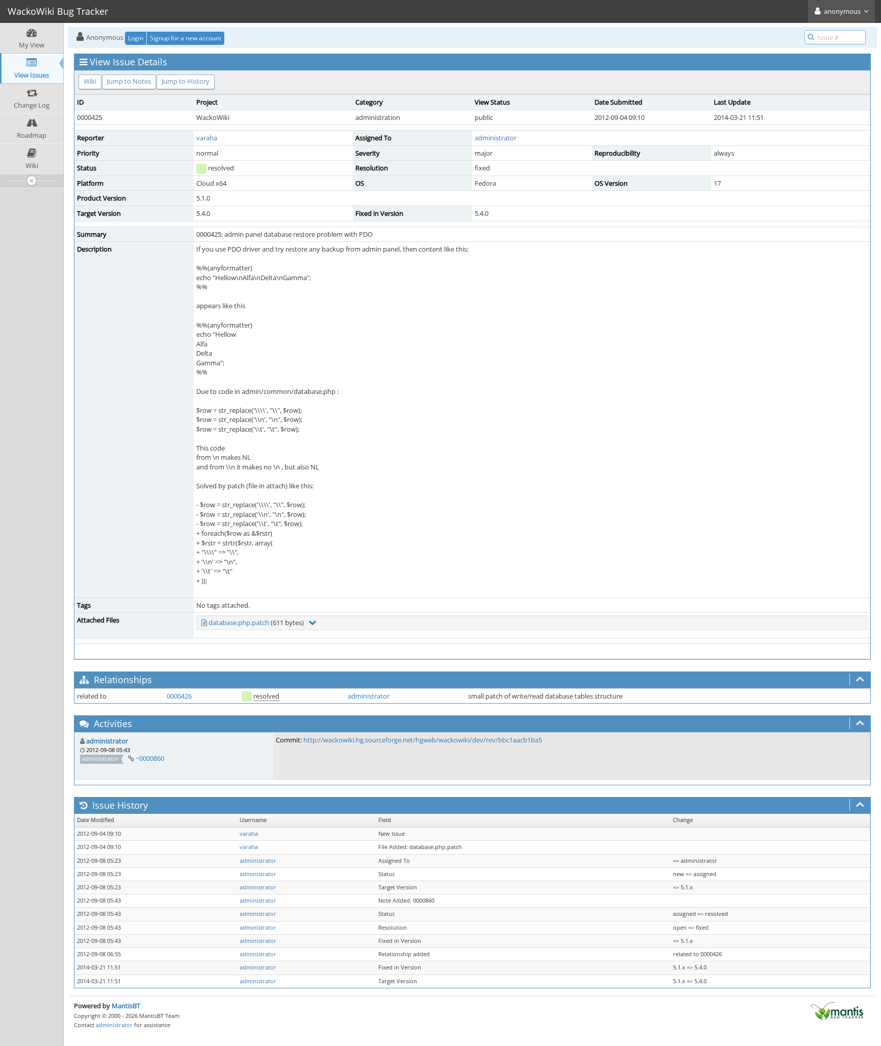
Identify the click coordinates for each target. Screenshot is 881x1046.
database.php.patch (239, 622)
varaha (206, 137)
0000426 (179, 696)
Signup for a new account (185, 38)
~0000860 (150, 758)
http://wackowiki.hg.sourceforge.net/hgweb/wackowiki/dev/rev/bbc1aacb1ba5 (422, 739)
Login (135, 38)
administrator (495, 137)
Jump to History (186, 81)
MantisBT (126, 1005)
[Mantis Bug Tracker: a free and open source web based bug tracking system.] (837, 1010)
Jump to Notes (129, 81)
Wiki (90, 81)
